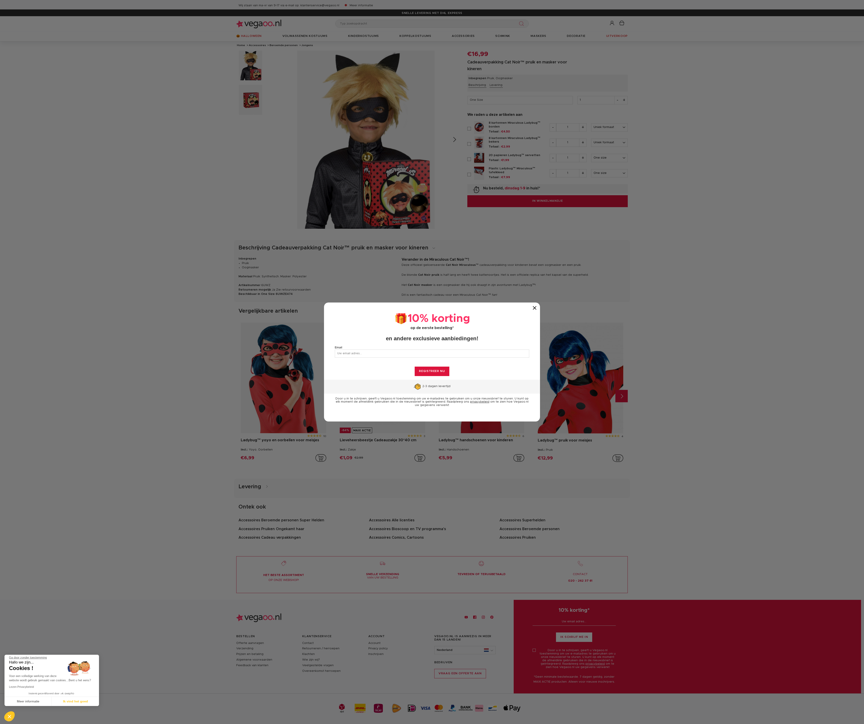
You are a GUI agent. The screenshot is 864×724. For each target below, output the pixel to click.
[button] (9, 716)
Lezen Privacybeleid (21, 686)
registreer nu (432, 371)
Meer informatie (28, 701)
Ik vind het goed (75, 701)
